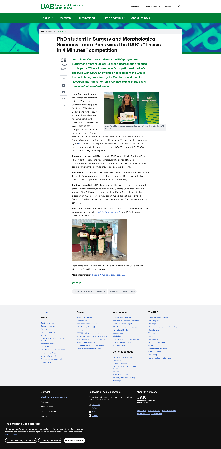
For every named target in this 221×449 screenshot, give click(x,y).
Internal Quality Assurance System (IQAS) (54, 339)
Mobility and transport (157, 342)
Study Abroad (118, 333)
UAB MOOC (45, 347)
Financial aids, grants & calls (51, 359)
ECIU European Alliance (122, 342)
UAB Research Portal (86, 327)
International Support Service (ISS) (126, 339)
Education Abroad (48, 343)
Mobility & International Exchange (126, 321)
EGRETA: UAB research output (88, 333)
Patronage (117, 381)
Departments (82, 321)
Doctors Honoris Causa (157, 349)
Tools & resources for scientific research (92, 336)
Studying (114, 291)
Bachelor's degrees (48, 326)
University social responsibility (124, 378)
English (168, 7)
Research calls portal (86, 342)
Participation (118, 360)
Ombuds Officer (154, 352)
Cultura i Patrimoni (120, 363)
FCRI (80, 143)
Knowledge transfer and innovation (90, 346)
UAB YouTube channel (107, 212)
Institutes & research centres (88, 324)
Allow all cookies (76, 440)
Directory (153, 355)
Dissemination (128, 291)
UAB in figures (153, 321)
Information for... (152, 6)
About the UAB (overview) (158, 317)
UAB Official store (121, 374)
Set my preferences (52, 440)
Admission (117, 336)
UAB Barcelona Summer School (53, 350)
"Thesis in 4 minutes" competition (106, 275)
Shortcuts (135, 6)
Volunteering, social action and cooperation (124, 367)
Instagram (96, 404)
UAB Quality (153, 339)
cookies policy (11, 434)
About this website (169, 410)
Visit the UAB (46, 362)
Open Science (153, 330)
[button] (63, 78)
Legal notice (141, 410)
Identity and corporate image (159, 358)
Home (44, 312)
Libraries (80, 330)
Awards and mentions (83, 291)
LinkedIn (95, 415)
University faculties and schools (53, 353)
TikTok (94, 408)
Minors (43, 335)
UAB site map (156, 413)
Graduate (44, 329)
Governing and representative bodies (162, 327)
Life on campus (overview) (122, 357)
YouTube (95, 412)
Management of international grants (91, 339)
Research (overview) (84, 317)
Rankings (152, 324)
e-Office (152, 345)
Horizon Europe (119, 345)
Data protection (154, 410)
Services (116, 371)
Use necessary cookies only (23, 440)
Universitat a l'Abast (48, 356)
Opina (150, 336)
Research (101, 291)
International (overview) (122, 317)
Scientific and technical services (89, 349)
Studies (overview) (47, 323)
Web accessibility (143, 413)
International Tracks (120, 330)
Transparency (153, 333)
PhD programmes (48, 332)
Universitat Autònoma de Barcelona (62, 6)
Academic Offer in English (122, 324)
